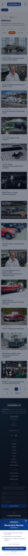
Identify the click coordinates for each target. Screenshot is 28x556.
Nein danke (14, 551)
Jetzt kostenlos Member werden (14, 548)
